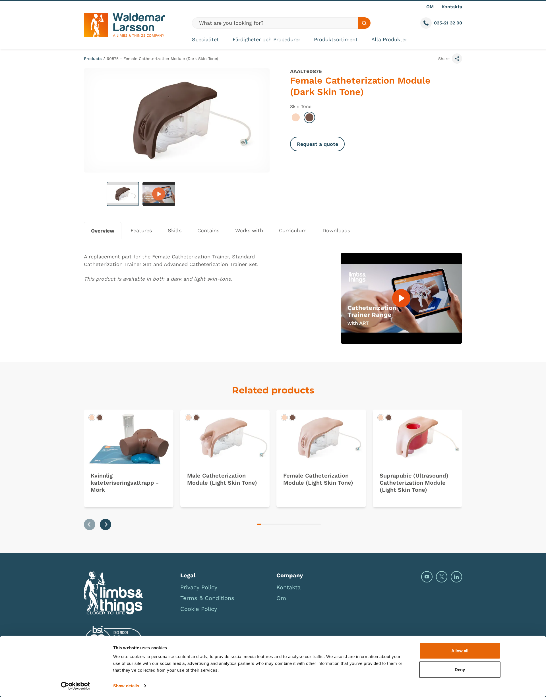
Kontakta (452, 6)
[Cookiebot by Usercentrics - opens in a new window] (75, 686)
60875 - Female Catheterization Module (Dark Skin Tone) (162, 58)
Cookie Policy (198, 608)
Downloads (336, 230)
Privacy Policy (198, 587)
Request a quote (317, 144)
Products (93, 58)
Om (281, 598)
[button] (123, 194)
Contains (208, 230)
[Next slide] (105, 524)
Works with (249, 230)
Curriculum (293, 230)
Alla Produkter (389, 39)
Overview (102, 231)
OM (430, 6)
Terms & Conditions (207, 598)
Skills (174, 230)
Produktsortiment (336, 39)
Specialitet (205, 39)
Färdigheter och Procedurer (266, 39)
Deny (460, 669)
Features (141, 230)
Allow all (459, 650)
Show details (126, 685)
